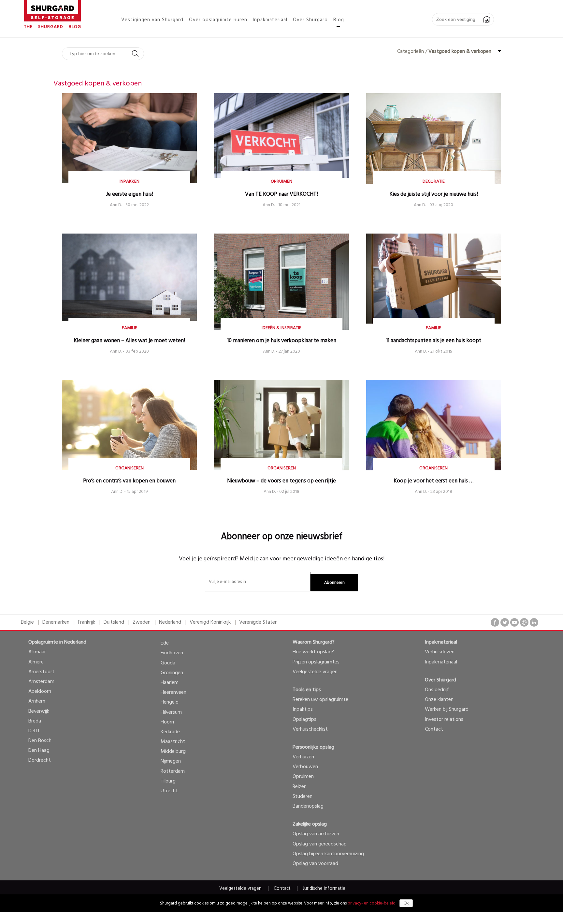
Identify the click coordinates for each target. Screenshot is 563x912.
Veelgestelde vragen (315, 672)
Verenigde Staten (258, 622)
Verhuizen (303, 757)
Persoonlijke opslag (313, 747)
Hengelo (170, 702)
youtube (514, 622)
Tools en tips (307, 690)
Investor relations (444, 719)
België (27, 622)
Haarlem (170, 682)
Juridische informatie (324, 888)
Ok (406, 903)
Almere (36, 662)
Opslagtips (304, 719)
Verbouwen (305, 767)
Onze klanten (439, 699)
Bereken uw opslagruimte (320, 699)
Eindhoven (172, 653)
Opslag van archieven (316, 834)
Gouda (168, 663)
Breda (34, 721)
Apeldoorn (39, 691)
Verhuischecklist (310, 729)
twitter (504, 622)
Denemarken (55, 622)
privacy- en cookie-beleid (372, 903)
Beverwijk (38, 711)
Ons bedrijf (437, 690)
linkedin (534, 622)
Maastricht (173, 741)
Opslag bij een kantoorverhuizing (328, 854)
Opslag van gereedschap (320, 844)
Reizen (300, 787)
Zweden (142, 622)
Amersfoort (41, 672)
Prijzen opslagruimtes (316, 662)
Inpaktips (303, 709)
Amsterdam (41, 681)
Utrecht (169, 791)
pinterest (524, 622)
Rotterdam (173, 771)
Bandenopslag (308, 806)
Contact (434, 729)
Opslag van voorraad (315, 863)
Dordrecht (39, 760)
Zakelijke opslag (310, 824)
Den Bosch (39, 741)
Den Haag (39, 750)
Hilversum (171, 712)
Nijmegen (171, 761)
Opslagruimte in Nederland (57, 642)
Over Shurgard (440, 680)
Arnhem (36, 701)
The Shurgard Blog (52, 27)
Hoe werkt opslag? (313, 652)
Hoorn (167, 722)
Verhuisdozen (440, 652)
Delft (34, 731)
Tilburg (168, 781)
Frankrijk (86, 622)
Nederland (170, 622)
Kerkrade (170, 732)
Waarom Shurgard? (314, 642)
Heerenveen (173, 692)
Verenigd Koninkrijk (210, 622)
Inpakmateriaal (441, 642)
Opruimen (303, 776)
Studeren (302, 796)
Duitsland (114, 622)
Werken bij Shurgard (447, 709)
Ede (165, 643)
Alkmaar (37, 652)
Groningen (172, 673)
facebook (495, 622)
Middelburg (173, 751)
